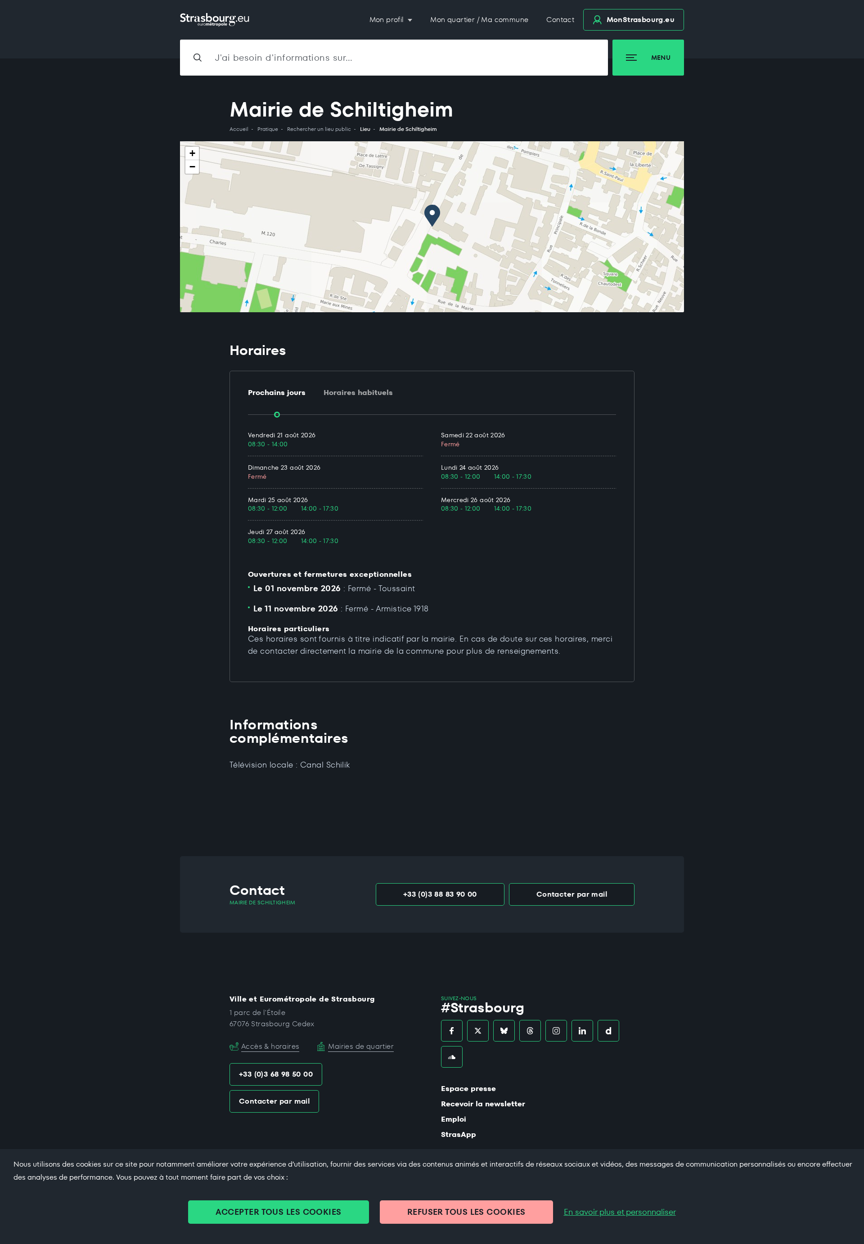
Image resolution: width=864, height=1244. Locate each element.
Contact (560, 19)
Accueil (239, 129)
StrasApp (458, 1134)
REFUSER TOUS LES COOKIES (466, 1211)
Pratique (267, 129)
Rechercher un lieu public (319, 129)
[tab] (277, 392)
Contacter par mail (571, 894)
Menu (660, 57)
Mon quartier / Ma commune (479, 19)
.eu (641, 19)
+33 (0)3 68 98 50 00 (276, 1074)
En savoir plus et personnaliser (620, 1212)
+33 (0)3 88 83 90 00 (440, 894)
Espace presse (468, 1088)
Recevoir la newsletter (483, 1104)
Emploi (453, 1119)
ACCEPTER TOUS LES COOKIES (278, 1211)
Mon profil (387, 19)
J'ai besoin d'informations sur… (284, 57)
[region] (432, 226)
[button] (432, 216)
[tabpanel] (432, 488)
